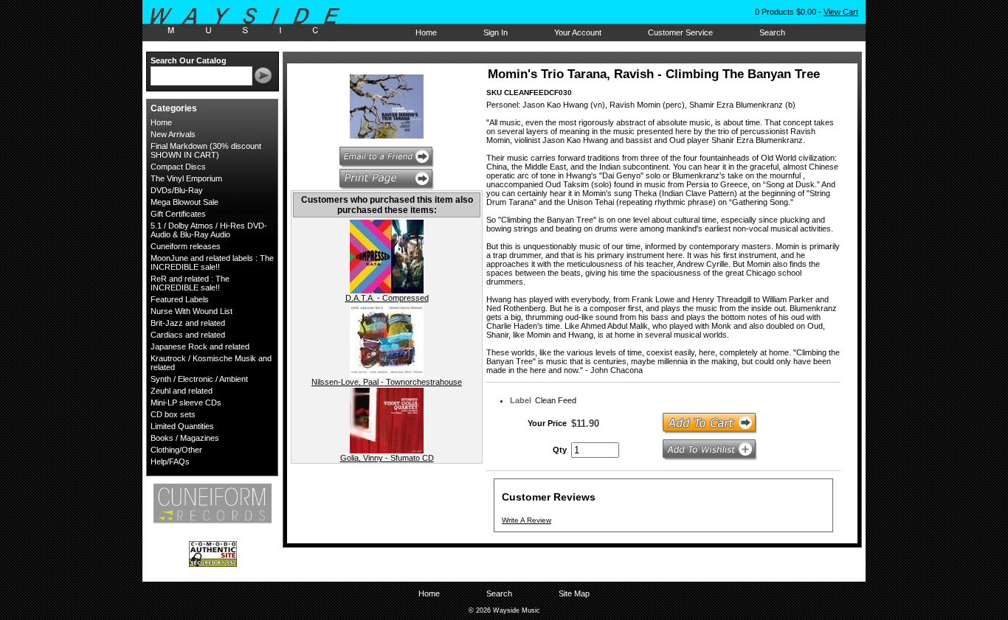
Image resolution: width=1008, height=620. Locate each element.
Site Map (574, 593)
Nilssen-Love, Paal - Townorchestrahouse (386, 381)
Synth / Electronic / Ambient (199, 379)
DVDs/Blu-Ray (177, 190)
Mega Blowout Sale (184, 202)
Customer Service (680, 32)
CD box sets (173, 414)
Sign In (495, 32)
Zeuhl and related (182, 390)
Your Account (577, 32)
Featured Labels (180, 299)
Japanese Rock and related (200, 346)
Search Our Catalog (189, 60)
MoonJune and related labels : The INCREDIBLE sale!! (212, 262)
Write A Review (526, 520)
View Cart (841, 11)
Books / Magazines (185, 437)
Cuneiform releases (186, 246)
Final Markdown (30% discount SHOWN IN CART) (206, 150)
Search (772, 32)
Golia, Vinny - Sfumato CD (387, 457)
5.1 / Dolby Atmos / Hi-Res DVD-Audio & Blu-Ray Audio (209, 230)
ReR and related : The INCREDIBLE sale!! (190, 283)
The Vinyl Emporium (186, 178)
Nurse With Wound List (191, 311)
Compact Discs (178, 166)
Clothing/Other (176, 449)
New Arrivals (173, 134)
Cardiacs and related (188, 334)
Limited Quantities (182, 426)
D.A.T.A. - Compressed (387, 297)
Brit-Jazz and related (188, 322)
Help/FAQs (170, 461)
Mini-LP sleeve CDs (186, 402)
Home (426, 32)
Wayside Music (252, 21)
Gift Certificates (178, 213)
